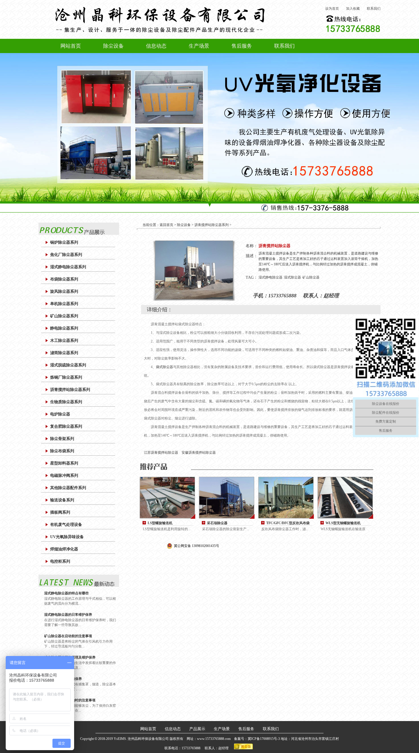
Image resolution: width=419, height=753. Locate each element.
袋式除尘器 (164, 367)
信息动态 (156, 46)
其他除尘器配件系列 (68, 488)
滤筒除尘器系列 (64, 353)
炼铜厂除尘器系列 (66, 377)
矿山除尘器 (311, 277)
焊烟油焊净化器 (64, 549)
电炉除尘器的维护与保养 (63, 679)
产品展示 (197, 729)
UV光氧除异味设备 (67, 537)
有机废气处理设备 (66, 524)
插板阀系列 (60, 512)
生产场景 (199, 46)
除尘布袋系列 (62, 451)
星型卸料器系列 (64, 463)
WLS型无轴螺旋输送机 (343, 523)
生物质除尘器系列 (66, 402)
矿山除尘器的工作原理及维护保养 (69, 657)
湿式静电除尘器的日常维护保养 (68, 615)
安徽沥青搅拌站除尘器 (199, 453)
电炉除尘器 (60, 414)
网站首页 (70, 46)
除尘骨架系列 (62, 439)
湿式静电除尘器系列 (68, 267)
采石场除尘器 (217, 523)
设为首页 (332, 9)
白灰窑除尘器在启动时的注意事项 (69, 700)
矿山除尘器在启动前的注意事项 (68, 636)
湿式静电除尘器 (270, 277)
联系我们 (374, 9)
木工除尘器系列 (64, 340)
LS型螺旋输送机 (160, 523)
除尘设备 (113, 46)
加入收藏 (353, 9)
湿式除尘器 (292, 277)
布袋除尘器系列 (64, 279)
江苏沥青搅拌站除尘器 (161, 453)
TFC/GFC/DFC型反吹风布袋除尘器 (288, 523)
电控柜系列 (60, 561)
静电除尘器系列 (64, 328)
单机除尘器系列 (64, 304)
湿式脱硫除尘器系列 (68, 365)
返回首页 (166, 225)
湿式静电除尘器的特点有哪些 (66, 593)
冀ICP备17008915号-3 (264, 739)
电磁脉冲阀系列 (64, 475)
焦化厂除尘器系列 (66, 255)
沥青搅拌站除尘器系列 (70, 389)
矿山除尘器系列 (64, 316)
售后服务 (241, 46)
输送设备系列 (62, 500)
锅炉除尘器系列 (64, 242)
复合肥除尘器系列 (66, 426)
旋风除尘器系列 (64, 291)
